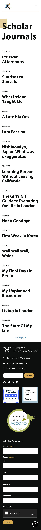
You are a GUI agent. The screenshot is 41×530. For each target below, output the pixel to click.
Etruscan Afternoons (13, 59)
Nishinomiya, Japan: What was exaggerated (18, 152)
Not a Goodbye (16, 220)
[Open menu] (36, 6)
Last (4, 473)
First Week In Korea (20, 236)
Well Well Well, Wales (15, 253)
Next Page (20, 337)
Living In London (18, 310)
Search (29, 375)
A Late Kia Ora (15, 116)
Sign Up (8, 522)
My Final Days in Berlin (17, 273)
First (4, 461)
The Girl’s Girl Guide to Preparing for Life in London (20, 201)
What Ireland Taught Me (14, 99)
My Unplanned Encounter (16, 293)
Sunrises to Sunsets (12, 79)
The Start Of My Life (17, 328)
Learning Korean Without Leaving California (18, 176)
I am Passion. (14, 131)
